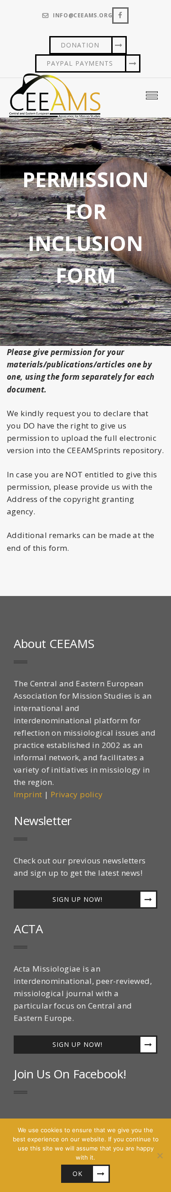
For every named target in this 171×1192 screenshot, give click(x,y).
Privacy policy (77, 794)
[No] (159, 1155)
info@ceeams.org (82, 15)
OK (78, 1173)
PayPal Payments (80, 63)
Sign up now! (77, 899)
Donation (80, 45)
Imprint (28, 794)
